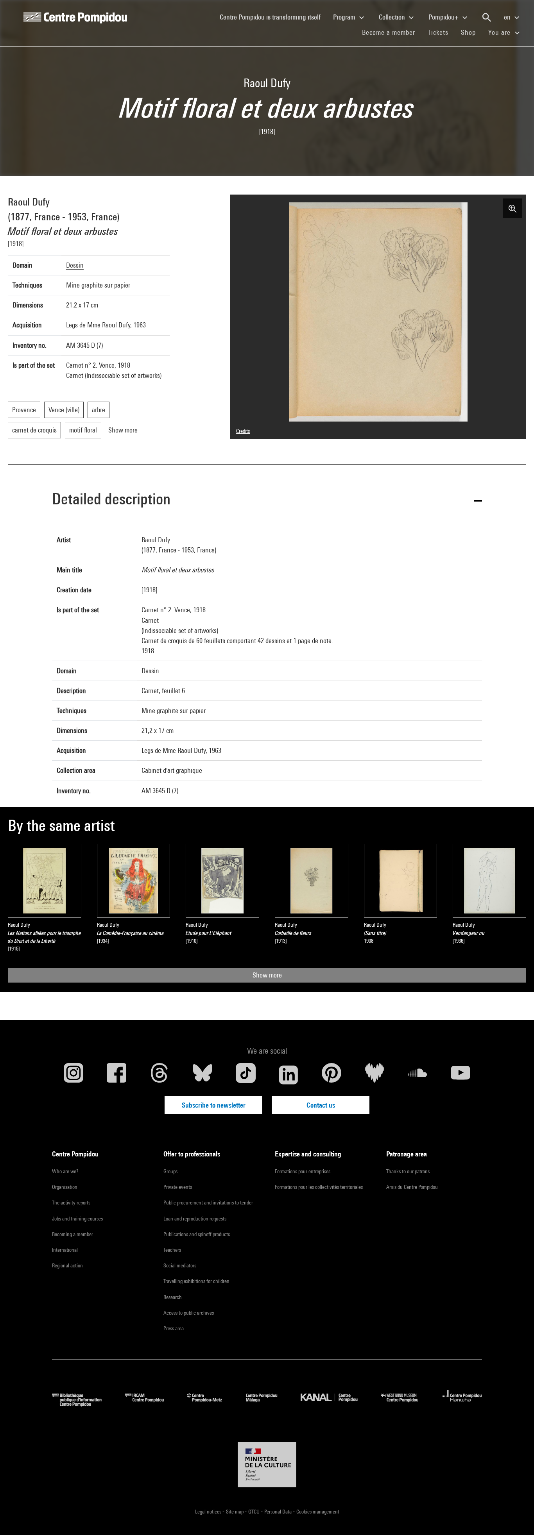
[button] (267, 500)
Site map (235, 1511)
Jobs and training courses (77, 1218)
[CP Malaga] (267, 1404)
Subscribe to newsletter (213, 1105)
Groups (170, 1171)
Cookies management (317, 1511)
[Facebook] (116, 1074)
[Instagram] (73, 1074)
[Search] (487, 17)
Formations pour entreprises (302, 1171)
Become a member (391, 32)
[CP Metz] (210, 1404)
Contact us (320, 1105)
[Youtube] (460, 1074)
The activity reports (71, 1202)
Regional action (67, 1265)
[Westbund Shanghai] (405, 1404)
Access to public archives (188, 1313)
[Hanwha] (462, 1404)
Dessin (75, 265)
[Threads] (159, 1074)
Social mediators (179, 1265)
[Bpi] (82, 1404)
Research (172, 1297)
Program (345, 17)
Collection (393, 17)
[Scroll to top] (515, 1516)
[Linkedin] (288, 1074)
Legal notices (208, 1511)
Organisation (64, 1187)
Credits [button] (243, 431)
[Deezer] (374, 1074)
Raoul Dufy (29, 202)
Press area (173, 1328)
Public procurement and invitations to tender (208, 1202)
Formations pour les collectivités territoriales (319, 1187)
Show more (267, 975)
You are (500, 32)
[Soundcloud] (417, 1074)
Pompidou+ (444, 17)
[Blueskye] (202, 1074)
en (508, 17)
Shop (471, 32)
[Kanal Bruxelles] (335, 1404)
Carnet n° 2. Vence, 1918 (174, 610)
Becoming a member (72, 1234)
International (65, 1250)
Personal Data (278, 1511)
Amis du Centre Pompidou (412, 1187)
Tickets (438, 32)
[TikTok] (245, 1074)
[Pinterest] (331, 1074)
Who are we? (65, 1171)
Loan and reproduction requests (194, 1218)
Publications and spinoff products (196, 1234)
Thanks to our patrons (408, 1171)
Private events (177, 1187)
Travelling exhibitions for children (196, 1281)
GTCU (254, 1511)
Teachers (172, 1250)
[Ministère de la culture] (267, 1464)
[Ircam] (150, 1404)
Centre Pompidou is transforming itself (273, 17)
